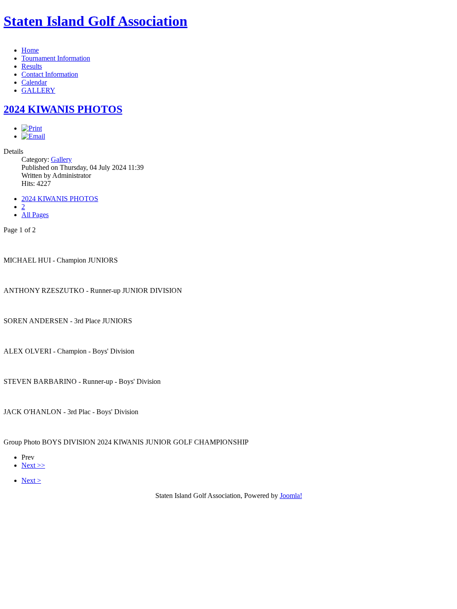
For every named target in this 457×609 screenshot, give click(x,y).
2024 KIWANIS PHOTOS (63, 109)
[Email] (33, 136)
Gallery (61, 159)
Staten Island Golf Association (95, 21)
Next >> (33, 465)
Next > (31, 480)
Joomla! (291, 495)
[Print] (31, 128)
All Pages (35, 214)
